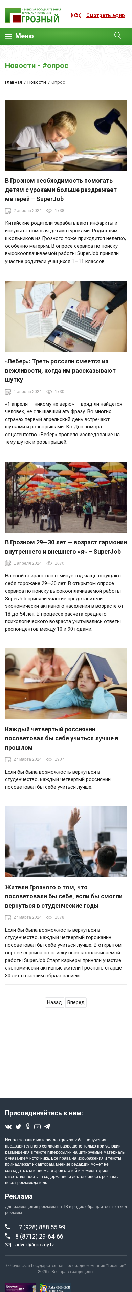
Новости (36, 82)
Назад (54, 1002)
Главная (13, 82)
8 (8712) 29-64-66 (39, 1236)
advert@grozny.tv (34, 1245)
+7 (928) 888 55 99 (40, 1227)
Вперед (76, 1002)
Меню (24, 36)
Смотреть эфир (105, 15)
